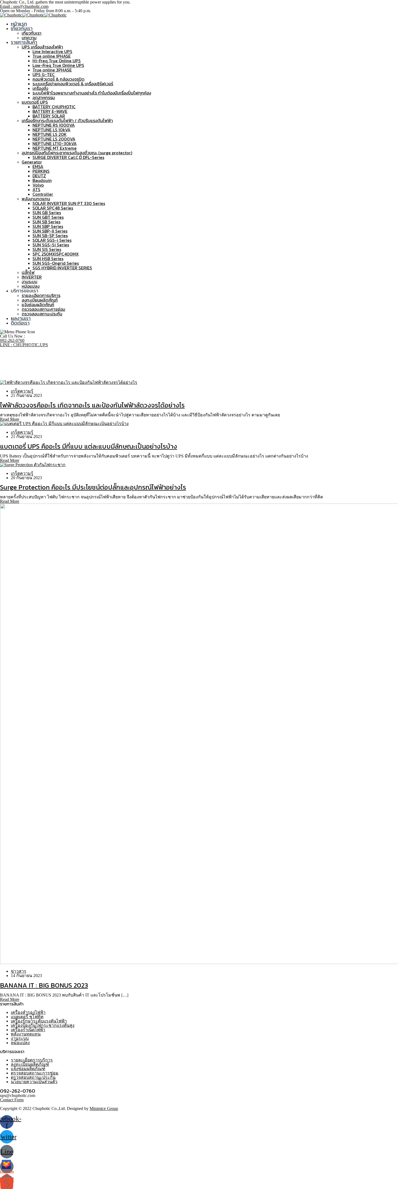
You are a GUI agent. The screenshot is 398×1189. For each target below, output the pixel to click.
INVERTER (32, 277)
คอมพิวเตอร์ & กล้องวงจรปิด (58, 79)
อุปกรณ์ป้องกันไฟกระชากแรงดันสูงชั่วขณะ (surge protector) (77, 152)
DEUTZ (39, 175)
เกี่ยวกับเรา (21, 28)
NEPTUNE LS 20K (49, 134)
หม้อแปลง (31, 286)
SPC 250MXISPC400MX (55, 254)
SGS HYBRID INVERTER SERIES (62, 267)
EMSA (37, 166)
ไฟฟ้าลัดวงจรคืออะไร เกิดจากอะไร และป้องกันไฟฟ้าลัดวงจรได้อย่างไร (92, 405)
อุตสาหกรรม (43, 97)
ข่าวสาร (18, 971)
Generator (32, 162)
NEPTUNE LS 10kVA (51, 129)
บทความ (29, 37)
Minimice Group (104, 1108)
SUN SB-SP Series (50, 235)
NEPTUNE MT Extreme (54, 148)
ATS (36, 189)
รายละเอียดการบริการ (41, 295)
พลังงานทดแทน (36, 198)
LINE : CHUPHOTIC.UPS (24, 344)
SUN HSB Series (47, 258)
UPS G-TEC (43, 74)
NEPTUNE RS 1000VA (53, 125)
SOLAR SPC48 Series (52, 208)
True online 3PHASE (52, 70)
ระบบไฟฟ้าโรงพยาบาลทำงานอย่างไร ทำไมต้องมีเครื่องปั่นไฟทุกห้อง (91, 93)
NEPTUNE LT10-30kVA (54, 143)
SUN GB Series (46, 212)
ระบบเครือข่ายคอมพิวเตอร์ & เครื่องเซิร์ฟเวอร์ (72, 83)
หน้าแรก (19, 23)
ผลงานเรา (21, 318)
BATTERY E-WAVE (49, 111)
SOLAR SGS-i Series (51, 240)
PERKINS (41, 171)
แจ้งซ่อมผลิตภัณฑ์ (38, 304)
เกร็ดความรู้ (22, 391)
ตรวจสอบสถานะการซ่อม (43, 309)
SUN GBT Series (48, 217)
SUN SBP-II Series (49, 231)
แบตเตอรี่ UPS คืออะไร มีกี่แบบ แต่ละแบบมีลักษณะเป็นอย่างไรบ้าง (88, 446)
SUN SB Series (46, 221)
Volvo (38, 185)
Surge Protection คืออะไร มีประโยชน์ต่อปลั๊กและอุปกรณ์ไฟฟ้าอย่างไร (93, 487)
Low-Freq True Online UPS (58, 65)
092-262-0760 (12, 340)
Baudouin (42, 180)
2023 (15, 369)
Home (16, 365)
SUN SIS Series (46, 249)
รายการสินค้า (24, 42)
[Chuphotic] (11, 15)
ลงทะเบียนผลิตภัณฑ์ (40, 300)
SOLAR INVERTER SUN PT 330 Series (68, 203)
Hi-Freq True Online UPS (56, 60)
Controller (42, 194)
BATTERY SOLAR (48, 116)
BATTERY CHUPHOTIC (54, 106)
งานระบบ (29, 281)
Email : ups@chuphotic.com (24, 6)
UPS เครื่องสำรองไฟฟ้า (42, 47)
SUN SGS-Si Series (50, 244)
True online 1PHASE (51, 56)
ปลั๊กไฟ (28, 272)
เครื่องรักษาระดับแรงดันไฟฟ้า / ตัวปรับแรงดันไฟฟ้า (67, 120)
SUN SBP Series (47, 226)
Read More (9, 419)
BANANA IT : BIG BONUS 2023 (44, 985)
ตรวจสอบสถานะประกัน (42, 314)
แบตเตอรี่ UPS (35, 102)
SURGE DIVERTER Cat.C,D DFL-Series (68, 157)
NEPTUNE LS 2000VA (53, 139)
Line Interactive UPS (52, 51)
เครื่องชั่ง (40, 88)
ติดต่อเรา (20, 322)
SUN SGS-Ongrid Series (55, 263)
